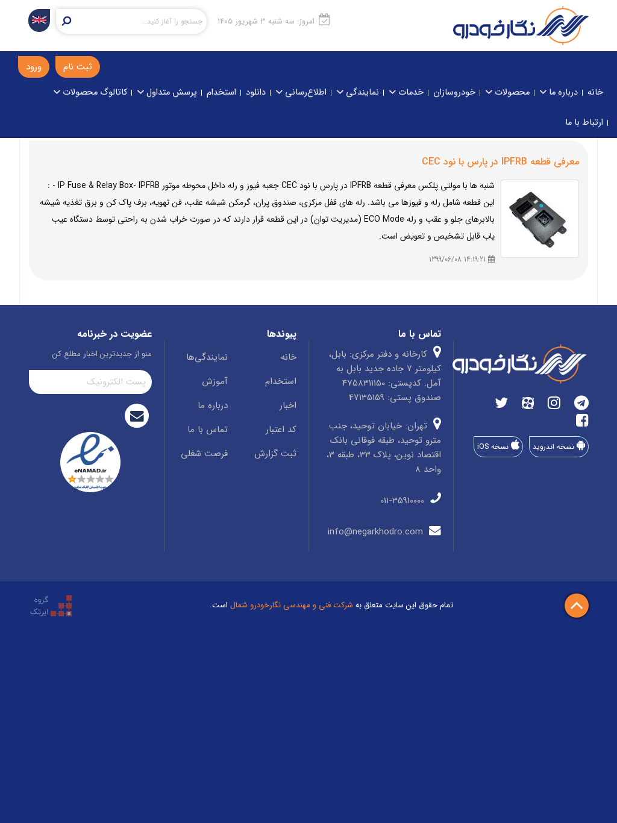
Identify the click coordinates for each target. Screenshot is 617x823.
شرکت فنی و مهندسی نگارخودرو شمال (291, 605)
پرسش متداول (170, 92)
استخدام (221, 92)
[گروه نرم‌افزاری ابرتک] (51, 605)
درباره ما (562, 92)
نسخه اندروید (555, 446)
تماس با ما (207, 429)
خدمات (410, 92)
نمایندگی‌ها (207, 357)
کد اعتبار (281, 429)
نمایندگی (361, 92)
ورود (34, 67)
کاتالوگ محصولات (93, 92)
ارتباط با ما (584, 123)
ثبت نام (77, 67)
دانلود (256, 92)
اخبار (288, 405)
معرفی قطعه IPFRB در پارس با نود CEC (500, 161)
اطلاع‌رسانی (305, 92)
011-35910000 (403, 500)
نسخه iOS (494, 446)
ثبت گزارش (275, 453)
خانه (595, 92)
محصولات (511, 92)
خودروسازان (454, 92)
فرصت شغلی (204, 453)
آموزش (215, 381)
